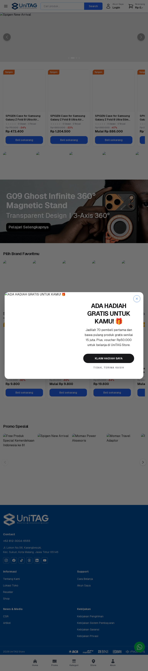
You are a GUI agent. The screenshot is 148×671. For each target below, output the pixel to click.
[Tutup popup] (136, 298)
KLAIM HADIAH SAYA (109, 358)
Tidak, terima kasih (108, 367)
